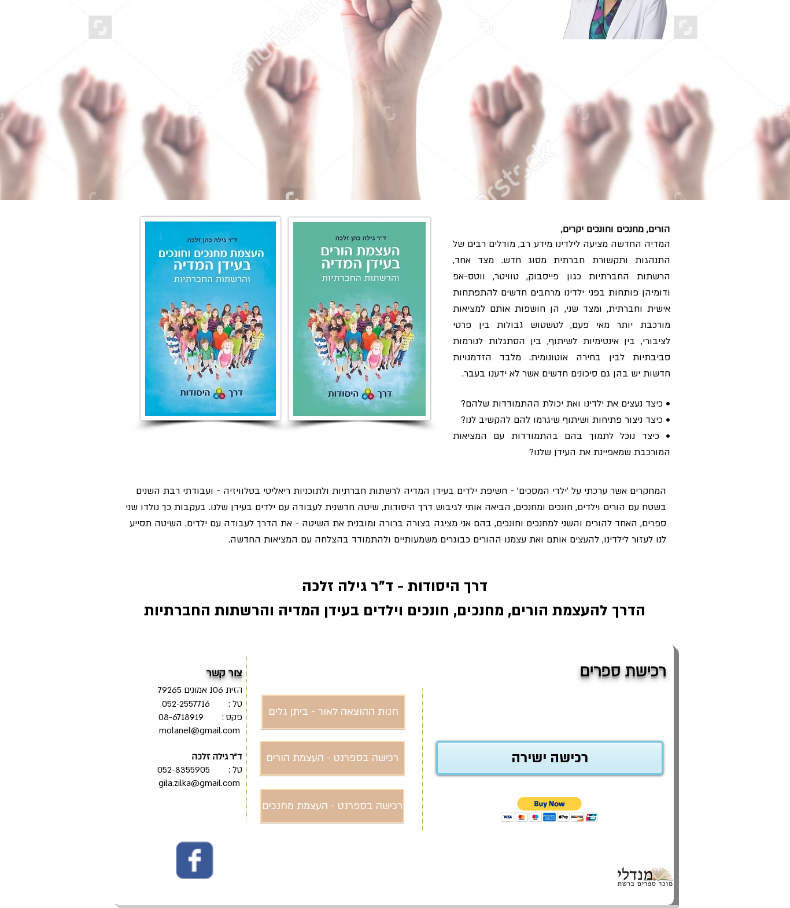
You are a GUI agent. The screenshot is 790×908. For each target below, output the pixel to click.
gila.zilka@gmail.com (199, 783)
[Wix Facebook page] (194, 860)
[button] (549, 809)
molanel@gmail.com (199, 730)
